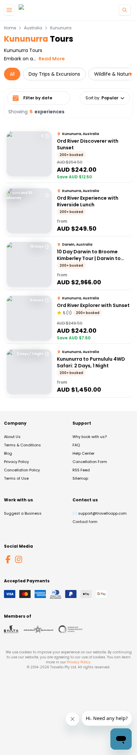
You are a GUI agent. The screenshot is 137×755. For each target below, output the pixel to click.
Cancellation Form (89, 461)
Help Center (83, 453)
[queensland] (70, 629)
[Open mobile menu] (9, 10)
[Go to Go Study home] (33, 10)
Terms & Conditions (22, 445)
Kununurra (60, 28)
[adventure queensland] (38, 629)
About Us (12, 436)
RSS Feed (81, 470)
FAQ (76, 445)
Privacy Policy (16, 461)
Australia (33, 28)
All (12, 74)
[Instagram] (19, 559)
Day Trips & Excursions (54, 74)
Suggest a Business (23, 513)
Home (10, 28)
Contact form (84, 521)
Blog (8, 453)
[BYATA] (11, 629)
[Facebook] (8, 559)
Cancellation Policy (22, 470)
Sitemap (80, 478)
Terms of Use (16, 478)
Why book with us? (89, 436)
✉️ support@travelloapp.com (99, 513)
